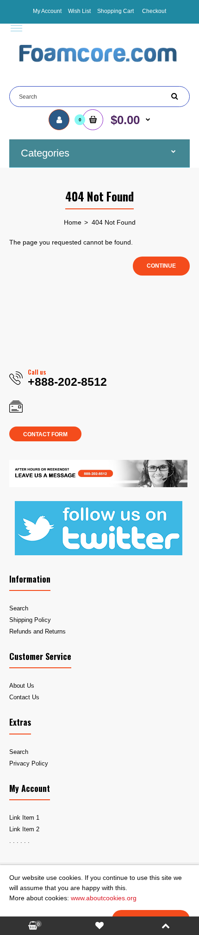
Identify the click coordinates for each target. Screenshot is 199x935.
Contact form (45, 434)
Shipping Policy (30, 619)
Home (72, 222)
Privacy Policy (28, 763)
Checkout (154, 11)
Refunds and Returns (37, 631)
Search (18, 608)
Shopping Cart (115, 11)
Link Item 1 (24, 817)
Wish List (79, 11)
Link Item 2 (24, 829)
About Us (21, 685)
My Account (47, 11)
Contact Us (24, 697)
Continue (161, 266)
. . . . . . (19, 840)
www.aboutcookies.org (104, 898)
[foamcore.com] (99, 68)
